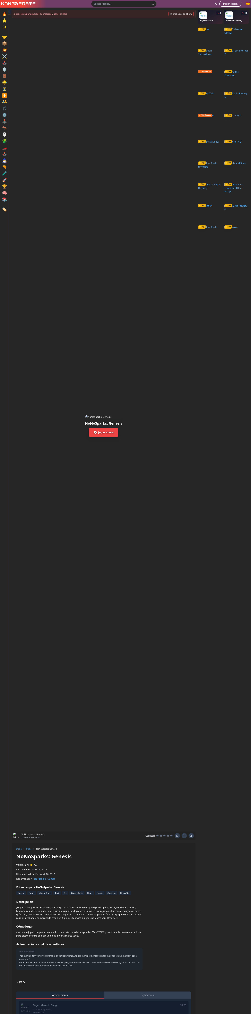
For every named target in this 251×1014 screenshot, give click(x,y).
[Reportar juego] (184, 835)
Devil (89, 893)
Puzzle (21, 893)
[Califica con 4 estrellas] (167, 835)
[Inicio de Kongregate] (17, 3)
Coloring (111, 893)
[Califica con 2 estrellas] (160, 835)
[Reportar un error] (177, 835)
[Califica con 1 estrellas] (157, 835)
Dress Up (124, 893)
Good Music (77, 893)
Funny (100, 893)
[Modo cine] (191, 835)
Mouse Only (44, 893)
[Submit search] (153, 3)
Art (65, 893)
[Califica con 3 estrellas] (164, 835)
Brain (31, 893)
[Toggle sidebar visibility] (9, 12)
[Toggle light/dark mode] (216, 3)
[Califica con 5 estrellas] (171, 835)
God (57, 893)
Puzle (29, 848)
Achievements (60, 995)
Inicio (19, 848)
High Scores (147, 995)
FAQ (22, 982)
